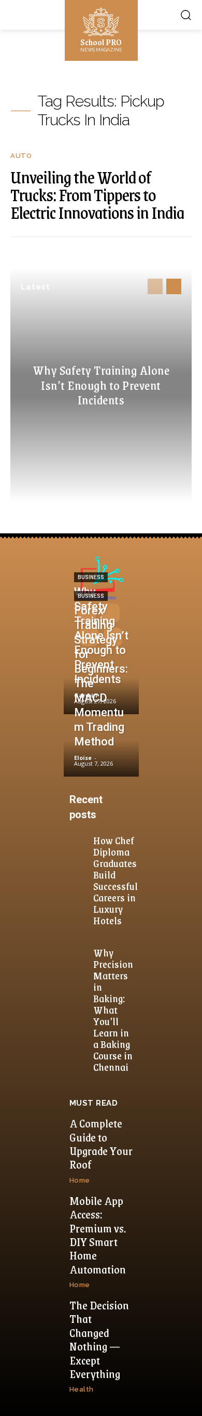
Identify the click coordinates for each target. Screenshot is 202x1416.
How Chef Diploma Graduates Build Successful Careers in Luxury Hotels (115, 880)
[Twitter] (113, 636)
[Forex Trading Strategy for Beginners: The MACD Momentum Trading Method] (101, 746)
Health (81, 1389)
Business (91, 577)
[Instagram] (110, 613)
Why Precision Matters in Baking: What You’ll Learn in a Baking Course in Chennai (113, 1009)
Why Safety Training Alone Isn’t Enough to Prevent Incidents (101, 385)
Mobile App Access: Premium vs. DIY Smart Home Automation (97, 1234)
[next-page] (173, 286)
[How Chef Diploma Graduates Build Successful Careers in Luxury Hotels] (80, 841)
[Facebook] (86, 613)
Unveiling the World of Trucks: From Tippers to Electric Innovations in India (97, 194)
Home (79, 1180)
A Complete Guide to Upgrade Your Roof (101, 1143)
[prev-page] (155, 286)
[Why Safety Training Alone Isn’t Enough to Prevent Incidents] (101, 684)
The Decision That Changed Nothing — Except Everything (99, 1339)
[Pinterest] (89, 636)
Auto (21, 156)
